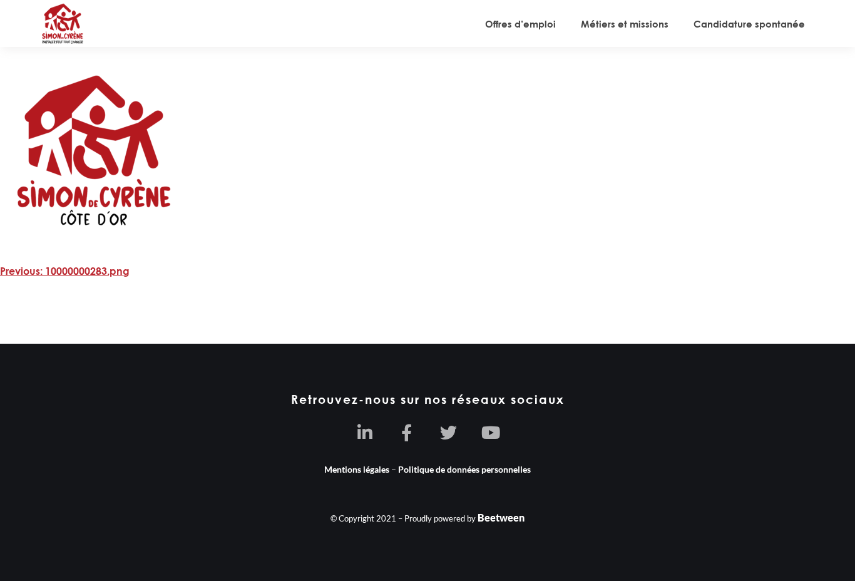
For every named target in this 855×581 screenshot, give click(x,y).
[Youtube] (490, 432)
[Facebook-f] (406, 432)
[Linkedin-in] (364, 432)
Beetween (501, 517)
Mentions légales (356, 469)
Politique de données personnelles (464, 469)
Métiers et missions (624, 23)
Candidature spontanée (749, 23)
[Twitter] (448, 432)
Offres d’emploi (520, 23)
